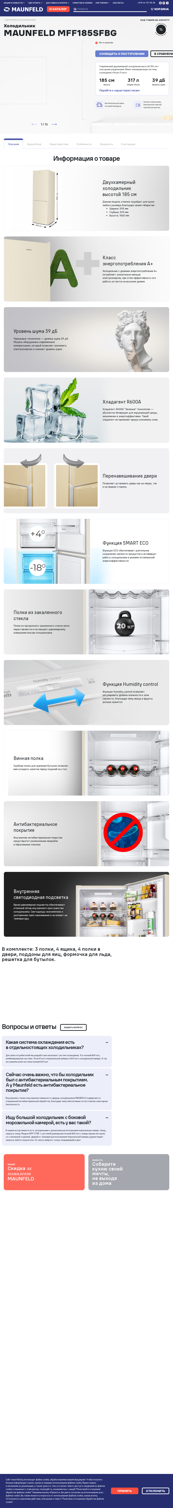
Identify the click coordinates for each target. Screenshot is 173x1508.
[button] (54, 124)
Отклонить (155, 1491)
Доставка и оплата (56, 3)
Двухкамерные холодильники (21, 20)
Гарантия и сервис (83, 3)
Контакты (118, 3)
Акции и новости (13, 3)
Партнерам (101, 3)
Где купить (34, 3)
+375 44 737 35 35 (146, 3)
